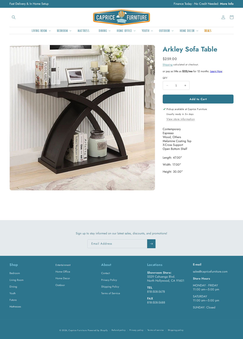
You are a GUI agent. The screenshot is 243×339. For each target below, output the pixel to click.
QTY (165, 78)
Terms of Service (110, 293)
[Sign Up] (151, 243)
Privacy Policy (109, 280)
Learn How (216, 71)
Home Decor (62, 278)
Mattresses (15, 306)
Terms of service (156, 330)
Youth (12, 293)
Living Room (16, 280)
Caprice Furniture (78, 330)
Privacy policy (136, 330)
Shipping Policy (110, 286)
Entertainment (62, 265)
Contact (105, 273)
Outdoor (60, 285)
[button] (13, 17)
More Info (227, 4)
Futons (13, 300)
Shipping (168, 64)
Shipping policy (176, 330)
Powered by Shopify (98, 330)
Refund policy (118, 330)
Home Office (62, 271)
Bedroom (14, 273)
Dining (13, 286)
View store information (180, 119)
